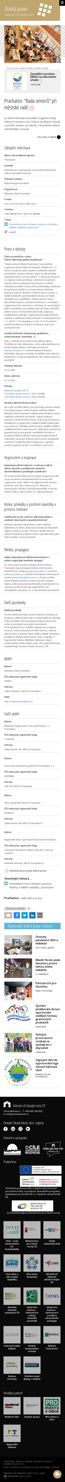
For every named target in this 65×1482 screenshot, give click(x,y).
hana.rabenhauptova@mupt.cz (20, 203)
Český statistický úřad (52, 1242)
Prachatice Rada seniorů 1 (18, 393)
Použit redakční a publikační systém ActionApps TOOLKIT (31, 1467)
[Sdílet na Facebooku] (16, 915)
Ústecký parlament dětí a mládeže (47, 940)
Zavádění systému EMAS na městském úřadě (43, 77)
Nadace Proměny (12, 1377)
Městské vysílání (13, 390)
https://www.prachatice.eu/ (18, 701)
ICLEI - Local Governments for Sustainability (12, 1245)
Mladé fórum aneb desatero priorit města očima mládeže (48, 965)
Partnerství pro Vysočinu (46, 984)
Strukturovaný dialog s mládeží (32, 1377)
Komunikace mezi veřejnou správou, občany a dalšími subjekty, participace (33, 226)
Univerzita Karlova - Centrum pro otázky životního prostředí (32, 1314)
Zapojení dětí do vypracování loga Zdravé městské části (47, 1065)
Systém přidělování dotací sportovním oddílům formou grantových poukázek (48, 1014)
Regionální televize (12, 1446)
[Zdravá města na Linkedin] (13, 1129)
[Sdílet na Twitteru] (24, 915)
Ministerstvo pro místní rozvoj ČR (31, 1243)
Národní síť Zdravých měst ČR (28, 1105)
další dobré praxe (31, 898)
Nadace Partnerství (52, 1347)
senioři (12, 232)
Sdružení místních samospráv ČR (12, 1310)
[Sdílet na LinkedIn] (32, 915)
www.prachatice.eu (14, 574)
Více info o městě (47, 137)
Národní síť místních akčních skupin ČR (51, 1278)
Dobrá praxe (19, 11)
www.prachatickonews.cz (25, 577)
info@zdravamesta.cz (13, 1463)
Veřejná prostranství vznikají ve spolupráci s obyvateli (44, 1041)
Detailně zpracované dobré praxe (28, 870)
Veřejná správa (32, 1416)
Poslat (8, 915)
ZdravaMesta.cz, (12, 1111)
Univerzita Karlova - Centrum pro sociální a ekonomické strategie (52, 1314)
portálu (28, 1188)
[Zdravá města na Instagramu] (21, 1129)
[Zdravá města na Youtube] (28, 1129)
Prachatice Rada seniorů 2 (18, 396)
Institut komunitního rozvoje (32, 1348)
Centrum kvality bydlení (12, 1347)
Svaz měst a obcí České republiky (12, 1277)
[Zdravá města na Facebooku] (6, 1129)
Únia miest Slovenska (32, 1275)
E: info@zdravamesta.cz (16, 1114)
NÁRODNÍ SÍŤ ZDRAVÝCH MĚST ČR (19, 1473)
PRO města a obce (52, 1418)
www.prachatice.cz (14, 350)
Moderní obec (12, 1416)
